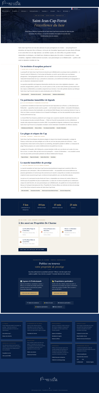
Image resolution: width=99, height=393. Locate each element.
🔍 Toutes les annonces (34, 302)
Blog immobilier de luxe (82, 336)
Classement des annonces (82, 356)
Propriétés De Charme (32, 333)
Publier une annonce (31, 352)
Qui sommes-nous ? (6, 333)
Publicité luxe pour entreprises (58, 357)
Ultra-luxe (23, 11)
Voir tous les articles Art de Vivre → (32, 249)
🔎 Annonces (5, 11)
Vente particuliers (34, 11)
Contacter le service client (82, 333)
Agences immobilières (57, 333)
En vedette (14, 11)
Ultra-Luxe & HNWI (6, 355)
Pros (58, 11)
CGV (78, 359)
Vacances (44, 11)
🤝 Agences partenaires (42, 306)
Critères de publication (81, 354)
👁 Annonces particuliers (65, 302)
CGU (83, 359)
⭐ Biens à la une (49, 302)
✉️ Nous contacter (58, 306)
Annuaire (52, 11)
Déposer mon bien (60, 293)
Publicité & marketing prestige (58, 360)
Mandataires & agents (57, 336)
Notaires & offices (56, 338)
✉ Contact (65, 11)
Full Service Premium (31, 354)
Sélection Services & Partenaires (84, 338)
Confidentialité (80, 362)
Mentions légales (90, 362)
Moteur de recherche (7, 336)
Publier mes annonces (29, 293)
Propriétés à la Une (6, 353)
